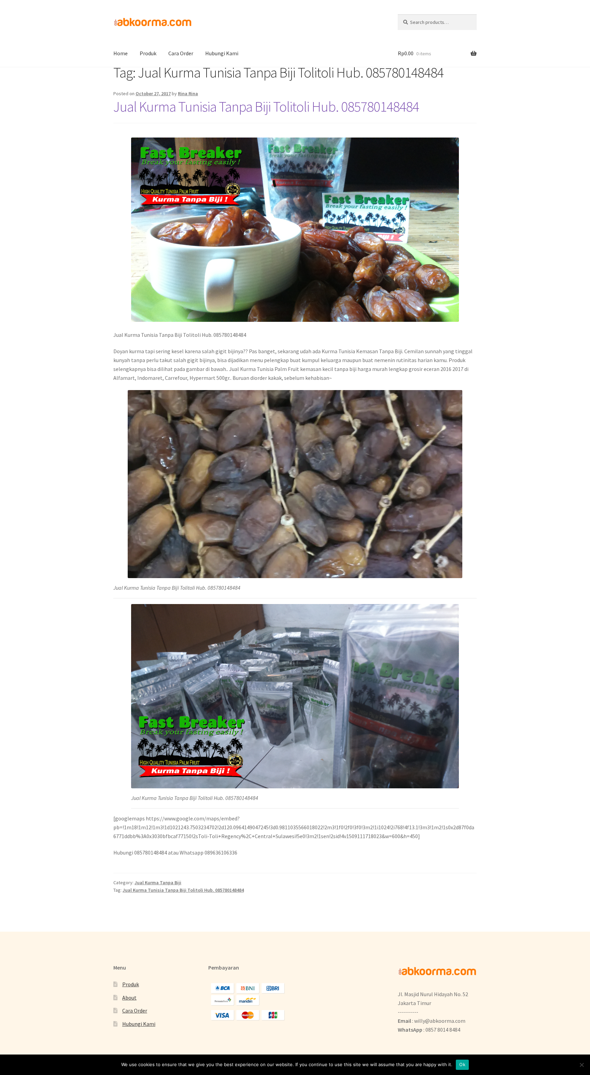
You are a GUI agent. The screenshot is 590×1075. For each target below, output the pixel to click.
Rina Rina (188, 93)
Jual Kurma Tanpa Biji (158, 882)
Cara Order (180, 53)
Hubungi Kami (221, 53)
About (129, 997)
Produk (148, 53)
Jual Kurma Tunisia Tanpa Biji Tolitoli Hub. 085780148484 (266, 106)
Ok (462, 1064)
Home (120, 53)
